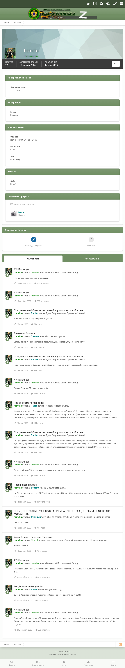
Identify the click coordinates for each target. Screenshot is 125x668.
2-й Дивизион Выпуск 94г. (29, 586)
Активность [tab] (33, 258)
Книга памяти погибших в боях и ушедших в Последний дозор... (80, 517)
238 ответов (42, 283)
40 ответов (42, 551)
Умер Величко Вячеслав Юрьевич (33, 537)
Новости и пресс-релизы (57, 406)
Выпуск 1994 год (53, 589)
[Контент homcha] (116, 64)
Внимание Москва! (25, 333)
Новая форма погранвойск (29, 402)
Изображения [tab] (92, 258)
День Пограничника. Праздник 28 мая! (65, 313)
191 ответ (38, 423)
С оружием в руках (56, 488)
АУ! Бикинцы (21, 269)
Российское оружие (25, 484)
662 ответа (43, 600)
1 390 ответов (43, 502)
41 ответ (40, 528)
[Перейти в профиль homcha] (8, 271)
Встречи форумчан (56, 336)
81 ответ (37, 324)
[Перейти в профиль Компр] (13, 213)
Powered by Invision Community (62, 654)
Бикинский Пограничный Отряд (62, 272)
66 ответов (38, 347)
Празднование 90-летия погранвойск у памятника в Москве (48, 310)
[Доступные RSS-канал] (120, 644)
